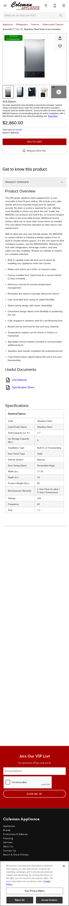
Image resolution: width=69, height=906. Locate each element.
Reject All (20, 900)
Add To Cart (34, 141)
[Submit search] (61, 15)
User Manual (19, 380)
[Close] (63, 866)
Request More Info (36, 150)
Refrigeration (22, 24)
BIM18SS (15, 133)
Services (7, 842)
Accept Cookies (49, 900)
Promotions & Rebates (15, 834)
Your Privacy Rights (34, 891)
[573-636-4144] (55, 5)
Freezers (35, 24)
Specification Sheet (23, 387)
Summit (18, 130)
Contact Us (9, 850)
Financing (8, 838)
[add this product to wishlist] (60, 46)
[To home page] (25, 5)
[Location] (46, 5)
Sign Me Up (34, 794)
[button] (5, 5)
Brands (6, 830)
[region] (34, 883)
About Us (8, 846)
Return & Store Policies (16, 854)
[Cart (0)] (64, 5)
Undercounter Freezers (53, 24)
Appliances (8, 24)
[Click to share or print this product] (60, 38)
